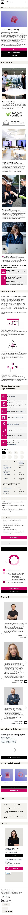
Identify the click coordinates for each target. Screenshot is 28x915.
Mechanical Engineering (20, 783)
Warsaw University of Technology (8, 740)
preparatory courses (14, 591)
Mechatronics (7, 783)
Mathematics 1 (6, 474)
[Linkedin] (25, 681)
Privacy (4, 908)
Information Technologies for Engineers (7, 467)
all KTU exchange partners (14, 757)
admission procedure (13, 588)
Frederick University (5, 737)
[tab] (3, 452)
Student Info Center (10, 849)
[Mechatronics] (7, 775)
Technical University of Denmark (8, 742)
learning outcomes (14, 537)
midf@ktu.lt (10, 865)
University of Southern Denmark (8, 738)
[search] (10, 2)
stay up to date (14, 55)
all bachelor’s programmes (14, 787)
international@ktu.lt (12, 852)
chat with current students (14, 52)
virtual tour (15, 868)
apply (14, 49)
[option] (7, 776)
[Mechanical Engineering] (21, 775)
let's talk (14, 855)
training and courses (14, 790)
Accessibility (6, 904)
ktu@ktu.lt (5, 894)
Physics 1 (5, 478)
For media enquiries (7, 911)
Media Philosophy (7, 488)
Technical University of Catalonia (8, 741)
